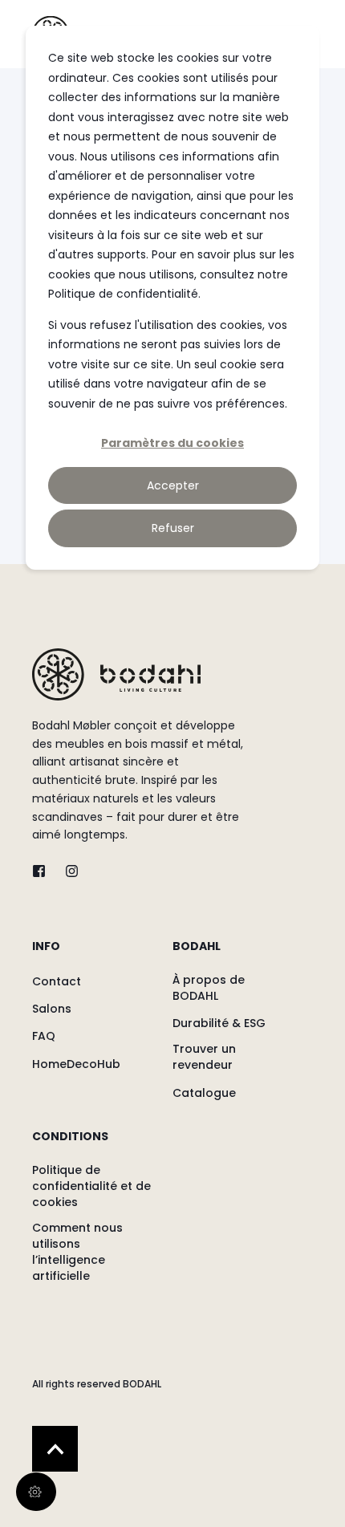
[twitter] (43, 871)
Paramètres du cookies (172, 443)
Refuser (173, 528)
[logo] (116, 674)
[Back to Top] (55, 1449)
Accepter (173, 485)
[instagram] (67, 871)
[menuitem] (98, 954)
